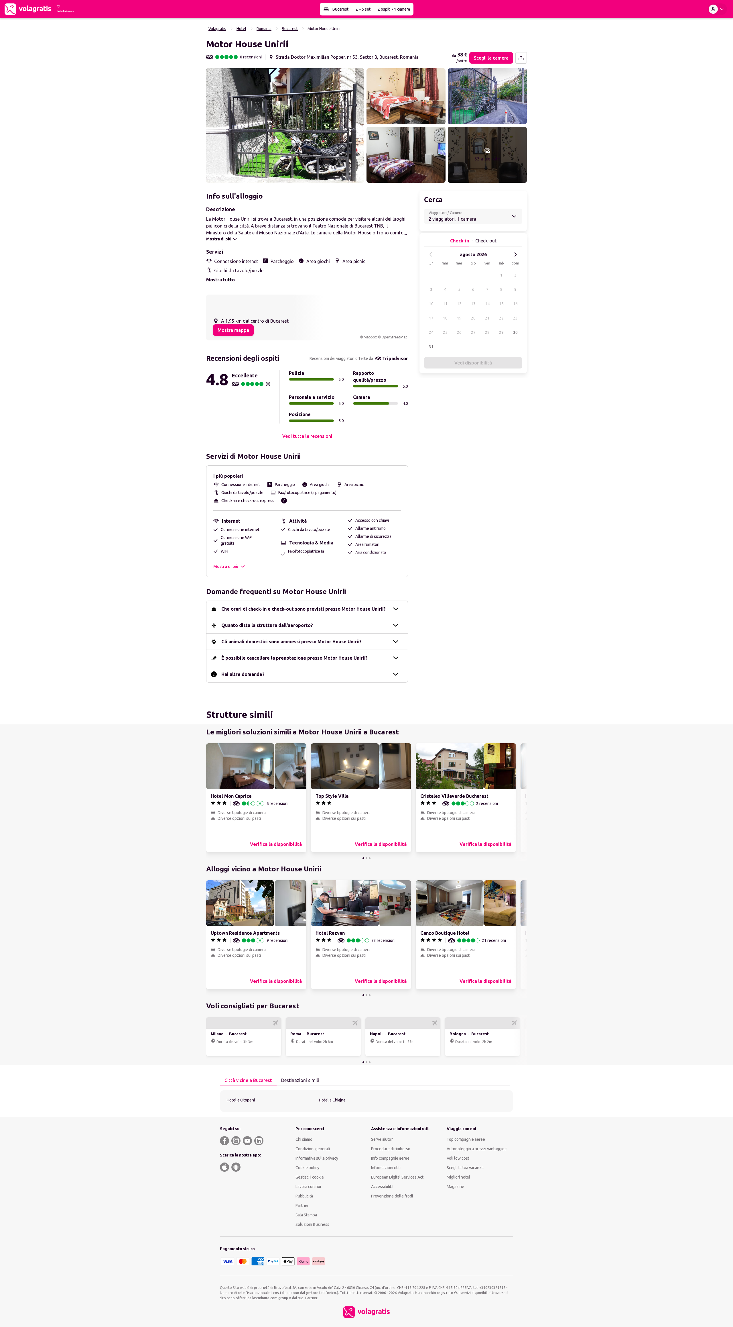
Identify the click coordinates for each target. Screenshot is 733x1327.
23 (515, 318)
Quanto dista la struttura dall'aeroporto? (267, 625)
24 (431, 332)
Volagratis (217, 28)
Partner (302, 1205)
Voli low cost (458, 1158)
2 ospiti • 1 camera (394, 9)
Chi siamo (303, 1139)
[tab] (248, 1080)
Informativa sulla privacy (316, 1158)
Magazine (455, 1186)
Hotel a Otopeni (241, 1100)
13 (473, 303)
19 (459, 318)
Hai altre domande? (243, 674)
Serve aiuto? (382, 1139)
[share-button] (521, 58)
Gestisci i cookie (309, 1177)
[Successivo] (515, 254)
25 (445, 332)
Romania (264, 28)
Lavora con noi (308, 1186)
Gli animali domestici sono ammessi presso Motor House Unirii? (291, 641)
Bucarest (340, 9)
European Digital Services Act (397, 1177)
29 (501, 332)
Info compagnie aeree (390, 1158)
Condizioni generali (312, 1148)
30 (515, 332)
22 (501, 318)
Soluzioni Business (312, 1224)
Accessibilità (382, 1186)
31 (431, 346)
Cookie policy (307, 1167)
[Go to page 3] (370, 858)
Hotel (241, 28)
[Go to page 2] (366, 858)
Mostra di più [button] (225, 566)
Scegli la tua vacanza (465, 1167)
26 (459, 332)
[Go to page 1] (363, 858)
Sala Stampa (306, 1215)
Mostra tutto (220, 279)
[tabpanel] (366, 1101)
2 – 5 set (363, 9)
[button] (285, 125)
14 (487, 303)
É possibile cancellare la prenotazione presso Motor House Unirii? (294, 657)
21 (487, 318)
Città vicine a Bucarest (248, 1080)
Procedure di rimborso (390, 1148)
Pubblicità (304, 1196)
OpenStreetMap (394, 337)
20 (473, 318)
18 (445, 318)
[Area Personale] (717, 9)
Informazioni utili (386, 1167)
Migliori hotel (458, 1177)
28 (487, 332)
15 (501, 303)
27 (473, 332)
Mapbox (370, 337)
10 (431, 303)
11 (445, 303)
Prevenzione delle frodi (392, 1196)
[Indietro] (431, 254)
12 (459, 303)
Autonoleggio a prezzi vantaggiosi (477, 1148)
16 (515, 303)
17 (431, 318)
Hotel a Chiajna (332, 1100)
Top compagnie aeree (466, 1139)
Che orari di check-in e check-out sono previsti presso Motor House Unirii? (303, 608)
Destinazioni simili (300, 1080)
